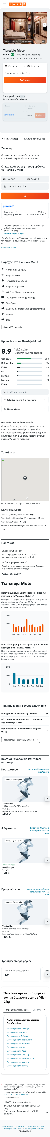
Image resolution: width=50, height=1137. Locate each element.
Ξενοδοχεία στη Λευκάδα (18, 1043)
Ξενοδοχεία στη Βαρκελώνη (19, 1040)
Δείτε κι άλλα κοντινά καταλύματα (38, 770)
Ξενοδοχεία (20, 1126)
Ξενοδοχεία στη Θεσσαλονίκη (20, 1058)
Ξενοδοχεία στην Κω (16, 1047)
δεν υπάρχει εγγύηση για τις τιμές (16, 1094)
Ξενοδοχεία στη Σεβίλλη (18, 1054)
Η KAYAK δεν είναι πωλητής (17, 1102)
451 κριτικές (34, 54)
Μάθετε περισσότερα (14, 233)
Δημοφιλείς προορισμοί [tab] (17, 1010)
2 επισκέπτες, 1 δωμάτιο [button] (18, 73)
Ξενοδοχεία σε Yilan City (34, 1129)
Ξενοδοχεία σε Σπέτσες (17, 1036)
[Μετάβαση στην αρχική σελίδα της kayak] (17, 4)
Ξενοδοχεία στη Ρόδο (16, 1051)
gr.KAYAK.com (8, 1126)
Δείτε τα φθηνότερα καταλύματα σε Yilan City (39, 830)
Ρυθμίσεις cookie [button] (8, 248)
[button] (4, 4)
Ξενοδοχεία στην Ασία (36, 1126)
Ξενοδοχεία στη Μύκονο (18, 1062)
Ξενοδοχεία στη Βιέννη (17, 1066)
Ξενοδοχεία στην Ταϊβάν (12, 1129)
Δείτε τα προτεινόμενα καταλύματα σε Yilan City (38, 892)
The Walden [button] (7, 803)
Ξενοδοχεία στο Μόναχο (18, 1028)
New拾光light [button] (8, 867)
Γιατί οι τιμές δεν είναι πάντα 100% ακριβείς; (21, 1112)
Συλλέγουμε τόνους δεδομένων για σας (22, 1107)
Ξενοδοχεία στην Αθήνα (17, 1032)
